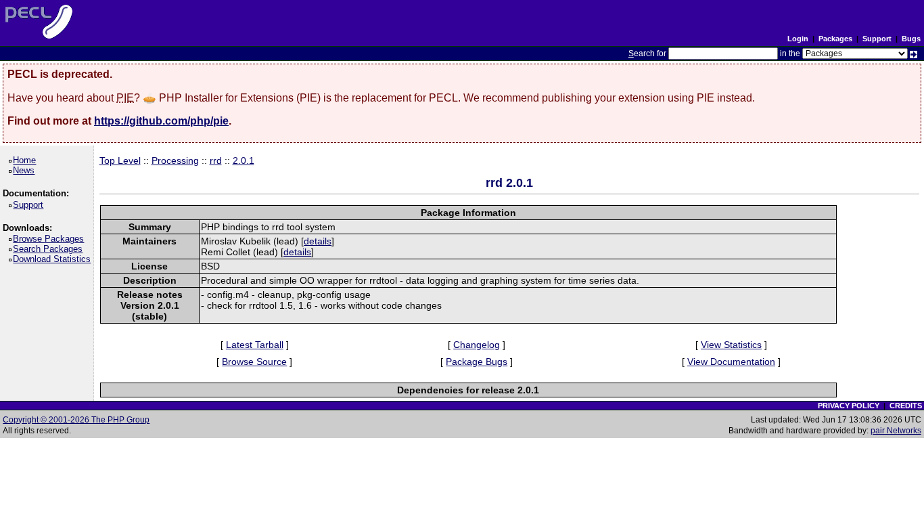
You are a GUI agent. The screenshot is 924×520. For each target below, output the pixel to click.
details (317, 241)
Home (27, 160)
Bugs (911, 39)
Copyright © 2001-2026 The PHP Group (76, 420)
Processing (175, 160)
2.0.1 (243, 160)
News (26, 170)
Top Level (120, 160)
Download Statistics (54, 259)
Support (877, 39)
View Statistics (731, 344)
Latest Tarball (254, 344)
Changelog (476, 344)
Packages (835, 39)
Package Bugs (476, 361)
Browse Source (254, 361)
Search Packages (50, 249)
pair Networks (896, 430)
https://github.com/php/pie (161, 121)
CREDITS (906, 406)
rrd (216, 160)
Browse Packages (51, 239)
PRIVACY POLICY (848, 406)
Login (797, 39)
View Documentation (731, 361)
